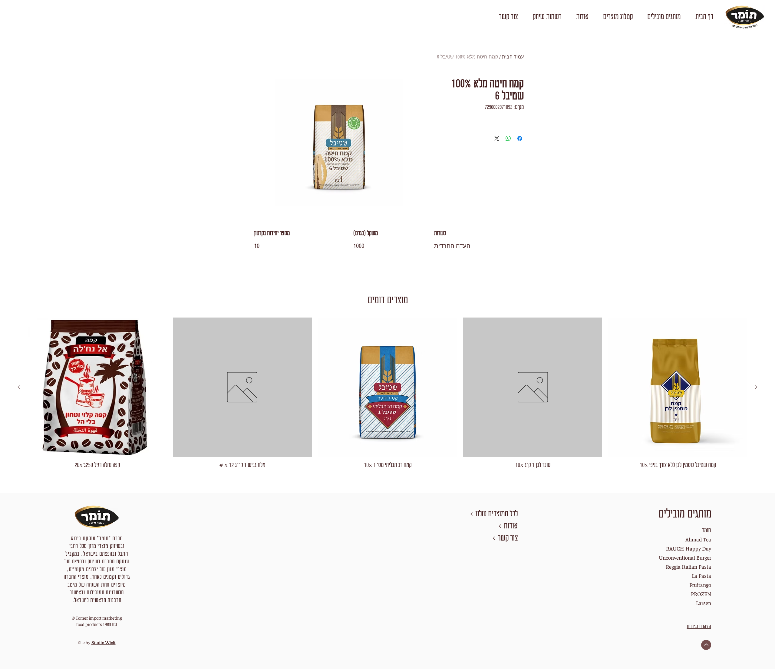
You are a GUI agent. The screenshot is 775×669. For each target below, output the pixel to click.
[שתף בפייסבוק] (519, 138)
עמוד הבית (513, 57)
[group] (387, 393)
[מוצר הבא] (18, 387)
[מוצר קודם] (756, 387)
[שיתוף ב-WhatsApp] (508, 138)
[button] (664, 17)
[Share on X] (496, 138)
